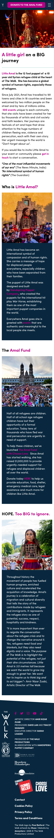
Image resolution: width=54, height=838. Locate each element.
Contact (20, 799)
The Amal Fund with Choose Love (22, 451)
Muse (33, 827)
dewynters (20, 830)
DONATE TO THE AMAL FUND (26, 4)
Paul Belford (38, 824)
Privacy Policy (23, 812)
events (27, 322)
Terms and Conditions (28, 818)
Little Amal (8, 73)
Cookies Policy (24, 806)
